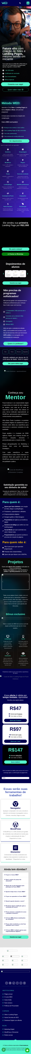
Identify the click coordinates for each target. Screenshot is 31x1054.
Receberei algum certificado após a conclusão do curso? (16, 906)
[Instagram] (6, 983)
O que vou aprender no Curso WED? (16, 896)
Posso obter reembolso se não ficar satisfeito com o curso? (16, 924)
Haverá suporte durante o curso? (15, 901)
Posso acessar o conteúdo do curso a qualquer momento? (16, 912)
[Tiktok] (13, 983)
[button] (28, 3)
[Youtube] (10, 983)
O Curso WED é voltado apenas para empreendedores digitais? (16, 930)
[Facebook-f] (17, 983)
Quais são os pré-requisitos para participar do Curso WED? (15, 886)
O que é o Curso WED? (12, 874)
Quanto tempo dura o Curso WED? (15, 891)
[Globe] (24, 983)
